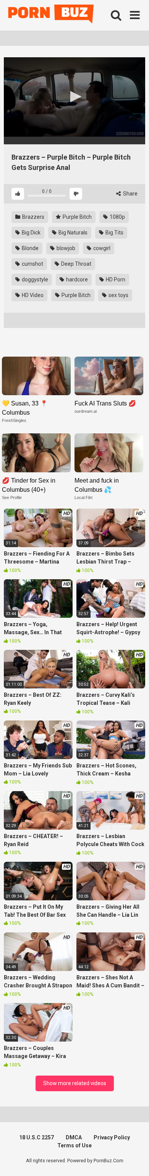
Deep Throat (75, 264)
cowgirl (101, 248)
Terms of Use (74, 1145)
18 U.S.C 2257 (36, 1137)
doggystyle (34, 279)
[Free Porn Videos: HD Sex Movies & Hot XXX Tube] (51, 15)
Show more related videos (74, 1083)
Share (130, 194)
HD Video (32, 295)
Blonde (30, 248)
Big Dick (30, 232)
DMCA (74, 1137)
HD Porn (115, 279)
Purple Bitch (77, 217)
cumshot (32, 264)
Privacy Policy (112, 1137)
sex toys (117, 295)
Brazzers (32, 217)
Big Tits (113, 232)
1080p (117, 217)
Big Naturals (72, 232)
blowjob (65, 248)
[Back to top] (135, 1160)
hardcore (76, 279)
